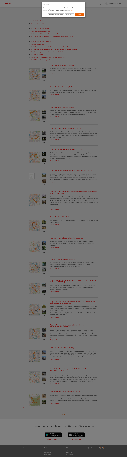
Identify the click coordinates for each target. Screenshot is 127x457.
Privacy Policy (73, 10)
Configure (69, 14)
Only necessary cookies (56, 14)
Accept (80, 14)
